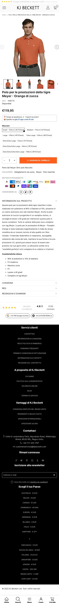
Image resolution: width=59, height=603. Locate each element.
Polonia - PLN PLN (29, 555)
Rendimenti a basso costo (30, 414)
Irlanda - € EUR (29, 522)
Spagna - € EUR (29, 564)
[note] (29, 1)
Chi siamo (29, 376)
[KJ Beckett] (28, 7)
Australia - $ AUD (29, 493)
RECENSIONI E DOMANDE (14, 293)
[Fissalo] (30, 192)
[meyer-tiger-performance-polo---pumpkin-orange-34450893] (51, 84)
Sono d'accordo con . (31, 482)
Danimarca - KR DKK (29, 507)
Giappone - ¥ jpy (29, 532)
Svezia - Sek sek (30, 569)
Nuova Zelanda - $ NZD (29, 550)
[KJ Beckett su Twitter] (21, 460)
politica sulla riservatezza (29, 381)
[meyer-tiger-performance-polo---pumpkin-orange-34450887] (18, 84)
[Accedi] (48, 7)
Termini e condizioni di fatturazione (29, 353)
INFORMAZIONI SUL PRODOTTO (17, 201)
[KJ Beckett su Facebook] (16, 460)
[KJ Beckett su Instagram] (32, 460)
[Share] (21, 192)
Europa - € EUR (29, 512)
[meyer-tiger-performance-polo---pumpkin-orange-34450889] (29, 84)
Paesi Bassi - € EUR (29, 545)
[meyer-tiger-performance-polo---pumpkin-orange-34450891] (40, 84)
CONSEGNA (7, 283)
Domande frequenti (29, 348)
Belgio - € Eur (29, 498)
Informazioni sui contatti (29, 358)
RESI (4, 288)
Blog (29, 391)
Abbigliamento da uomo (24, 172)
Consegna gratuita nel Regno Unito (29, 409)
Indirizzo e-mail (9, 475)
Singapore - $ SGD (29, 560)
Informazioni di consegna (29, 339)
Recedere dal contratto (29, 363)
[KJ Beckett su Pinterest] (27, 460)
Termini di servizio (29, 396)
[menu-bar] (6, 7)
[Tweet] (26, 192)
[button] (2, 47)
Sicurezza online (29, 386)
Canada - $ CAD (29, 503)
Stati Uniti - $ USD (30, 579)
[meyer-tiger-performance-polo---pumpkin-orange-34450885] (29, 47)
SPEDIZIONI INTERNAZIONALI (29, 419)
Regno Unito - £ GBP (30, 574)
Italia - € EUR (29, 527)
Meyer (39, 172)
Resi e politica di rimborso (29, 343)
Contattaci (29, 334)
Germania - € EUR (29, 517)
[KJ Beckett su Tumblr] (37, 460)
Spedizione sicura (29, 424)
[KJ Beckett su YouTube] (43, 460)
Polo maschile (49, 172)
